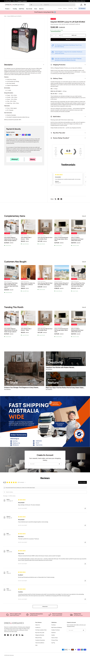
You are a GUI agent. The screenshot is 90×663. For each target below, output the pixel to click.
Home (5, 16)
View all (84, 216)
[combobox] (52, 4)
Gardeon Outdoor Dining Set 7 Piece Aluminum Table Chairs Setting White (61, 284)
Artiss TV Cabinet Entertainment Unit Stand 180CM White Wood (77, 239)
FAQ (36, 645)
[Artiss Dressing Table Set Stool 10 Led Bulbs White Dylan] (45, 272)
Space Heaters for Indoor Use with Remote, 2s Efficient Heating (28, 284)
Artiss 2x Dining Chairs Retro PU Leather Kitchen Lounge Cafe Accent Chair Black (78, 284)
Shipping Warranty (39, 635)
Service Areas (54, 637)
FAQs (75, 8)
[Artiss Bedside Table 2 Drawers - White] (28, 226)
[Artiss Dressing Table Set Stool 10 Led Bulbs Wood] (45, 226)
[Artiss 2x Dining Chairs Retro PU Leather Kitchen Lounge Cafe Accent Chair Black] (78, 272)
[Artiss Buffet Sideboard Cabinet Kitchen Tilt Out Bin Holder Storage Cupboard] (11, 226)
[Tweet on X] (55, 199)
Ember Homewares (54, 24)
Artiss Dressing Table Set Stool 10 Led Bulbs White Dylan (45, 283)
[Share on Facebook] (58, 199)
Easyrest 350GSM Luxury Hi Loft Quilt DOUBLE (14, 16)
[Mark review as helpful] (85, 508)
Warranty (70, 8)
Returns (65, 8)
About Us (37, 624)
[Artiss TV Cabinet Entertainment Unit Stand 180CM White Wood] (78, 226)
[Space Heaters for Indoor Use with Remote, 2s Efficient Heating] (28, 272)
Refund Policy (38, 637)
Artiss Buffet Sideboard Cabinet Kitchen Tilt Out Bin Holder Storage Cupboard (10, 239)
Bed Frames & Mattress (56, 627)
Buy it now (68, 39)
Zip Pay (53, 642)
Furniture (53, 624)
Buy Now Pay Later (39, 632)
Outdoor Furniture (55, 630)
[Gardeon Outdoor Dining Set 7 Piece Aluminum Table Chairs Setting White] (61, 272)
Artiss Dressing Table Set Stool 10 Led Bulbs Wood (45, 238)
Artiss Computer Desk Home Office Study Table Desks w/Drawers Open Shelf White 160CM (11, 285)
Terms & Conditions (39, 642)
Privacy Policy (54, 640)
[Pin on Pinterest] (61, 199)
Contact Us (37, 627)
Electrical (53, 632)
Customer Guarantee (40, 640)
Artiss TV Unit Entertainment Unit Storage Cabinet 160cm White (61, 239)
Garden (53, 635)
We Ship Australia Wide (40, 630)
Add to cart (74, 35)
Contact (60, 8)
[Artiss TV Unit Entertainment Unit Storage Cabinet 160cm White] (61, 226)
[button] (85, 4)
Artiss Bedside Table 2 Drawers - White (26, 238)
